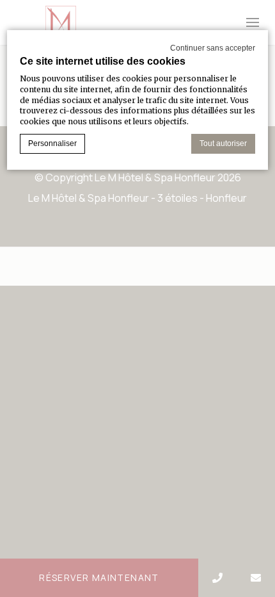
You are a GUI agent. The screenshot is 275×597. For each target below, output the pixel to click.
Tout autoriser (223, 143)
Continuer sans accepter (212, 48)
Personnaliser (52, 143)
